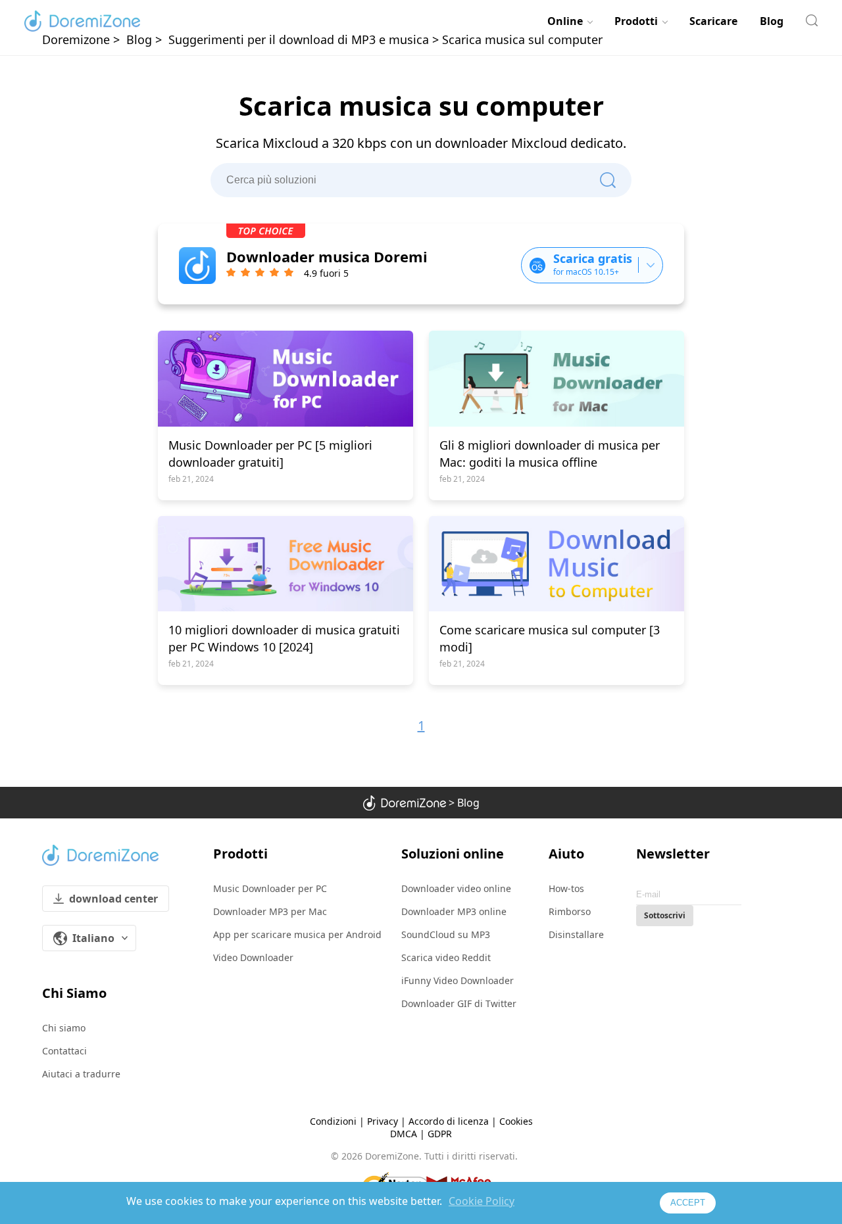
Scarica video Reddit (446, 957)
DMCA (403, 1133)
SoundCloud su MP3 (445, 934)
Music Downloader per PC (270, 888)
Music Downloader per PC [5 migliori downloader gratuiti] (270, 453)
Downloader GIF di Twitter (458, 1003)
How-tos (566, 888)
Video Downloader (253, 957)
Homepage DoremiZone (82, 21)
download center (113, 898)
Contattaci (64, 1051)
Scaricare (713, 21)
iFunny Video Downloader (457, 980)
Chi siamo (64, 1028)
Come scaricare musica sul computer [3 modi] (549, 638)
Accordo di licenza (449, 1121)
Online (565, 21)
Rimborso (570, 911)
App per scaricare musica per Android (297, 934)
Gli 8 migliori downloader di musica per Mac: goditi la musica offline (549, 453)
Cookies (516, 1121)
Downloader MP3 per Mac (270, 911)
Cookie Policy (481, 1201)
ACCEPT (687, 1203)
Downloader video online (456, 888)
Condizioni (333, 1121)
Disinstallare (576, 934)
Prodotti (636, 21)
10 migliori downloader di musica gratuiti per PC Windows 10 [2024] (284, 638)
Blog (771, 21)
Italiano (93, 938)
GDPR (440, 1133)
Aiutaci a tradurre (81, 1074)
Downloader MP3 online (454, 911)
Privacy (382, 1121)
